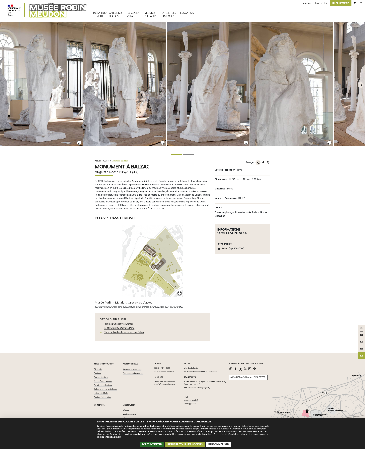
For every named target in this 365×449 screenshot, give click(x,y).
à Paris (119, 328)
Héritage (126, 410)
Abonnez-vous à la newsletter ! (248, 377)
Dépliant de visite (101, 377)
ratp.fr (186, 397)
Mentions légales (207, 429)
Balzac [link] (224, 248)
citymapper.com (190, 404)
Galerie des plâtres (115, 14)
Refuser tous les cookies (185, 444)
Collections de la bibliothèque (105, 389)
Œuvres (106, 161)
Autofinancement (129, 414)
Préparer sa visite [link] (100, 14)
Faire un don (321, 3)
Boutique (306, 3)
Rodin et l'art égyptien (102, 397)
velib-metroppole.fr (191, 400)
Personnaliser (218, 444)
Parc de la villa (133, 14)
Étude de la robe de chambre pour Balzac (124, 332)
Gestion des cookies (120, 434)
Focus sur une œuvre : (118, 324)
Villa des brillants (150, 14)
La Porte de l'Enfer (101, 393)
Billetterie (98, 369)
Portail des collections (103, 385)
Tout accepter (152, 444)
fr (360, 3)
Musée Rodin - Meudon (103, 381)
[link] (231, 369)
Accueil (98, 161)
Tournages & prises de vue (133, 373)
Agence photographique (132, 369)
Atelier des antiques (169, 14)
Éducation (187, 12)
